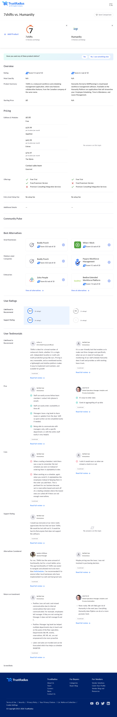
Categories (74, 683)
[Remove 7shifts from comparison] (67, 25)
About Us (50, 683)
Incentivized (35, 373)
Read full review (36, 378)
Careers (50, 689)
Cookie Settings (12, 705)
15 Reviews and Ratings (33, 40)
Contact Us (51, 694)
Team (49, 686)
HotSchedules (39, 571)
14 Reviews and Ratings (78, 40)
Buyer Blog (74, 686)
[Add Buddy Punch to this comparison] (63, 244)
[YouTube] (92, 703)
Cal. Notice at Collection (67, 702)
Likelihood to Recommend (8, 311)
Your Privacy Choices (47, 702)
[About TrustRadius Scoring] (27, 73)
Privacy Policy (32, 702)
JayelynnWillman (42, 553)
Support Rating (9, 320)
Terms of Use (11, 702)
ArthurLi (39, 342)
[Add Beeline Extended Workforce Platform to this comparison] (109, 281)
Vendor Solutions (98, 683)
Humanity (76, 37)
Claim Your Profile (98, 686)
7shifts (29, 37)
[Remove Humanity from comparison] (112, 25)
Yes (84, 57)
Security (22, 702)
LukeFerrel (85, 388)
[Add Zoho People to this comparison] (63, 279)
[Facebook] (97, 703)
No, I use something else (100, 57)
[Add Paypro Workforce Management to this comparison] (109, 262)
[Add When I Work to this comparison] (109, 244)
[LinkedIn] (108, 703)
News (49, 691)
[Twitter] (103, 703)
